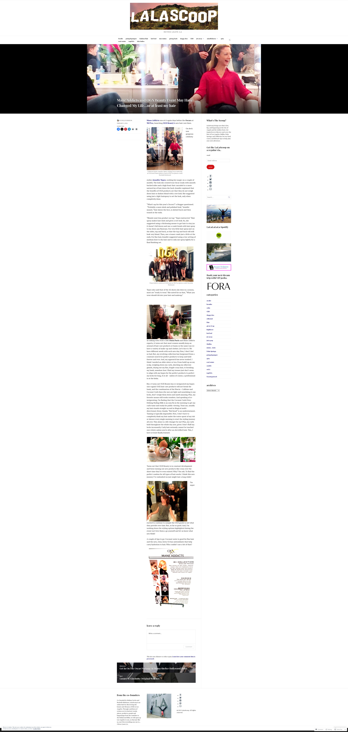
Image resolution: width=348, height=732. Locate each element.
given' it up (210, 326)
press (210, 167)
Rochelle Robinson (125, 120)
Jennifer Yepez (159, 180)
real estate (122, 41)
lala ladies (140, 41)
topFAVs (131, 41)
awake (209, 301)
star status (162, 39)
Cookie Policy (36, 728)
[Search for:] (219, 197)
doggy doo (184, 39)
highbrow (210, 330)
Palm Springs (211, 351)
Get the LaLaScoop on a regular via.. (218, 149)
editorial (210, 319)
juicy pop (210, 340)
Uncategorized (212, 377)
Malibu (209, 344)
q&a (222, 39)
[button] (163, 449)
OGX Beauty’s (169, 123)
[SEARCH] (229, 40)
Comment (189, 647)
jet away (199, 39)
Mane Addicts (153, 120)
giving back (173, 39)
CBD (191, 39)
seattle (209, 366)
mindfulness (211, 39)
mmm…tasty (211, 348)
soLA (208, 369)
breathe (209, 304)
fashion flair (143, 39)
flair (208, 322)
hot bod (153, 39)
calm (208, 308)
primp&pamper (131, 39)
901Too (150, 123)
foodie (120, 39)
